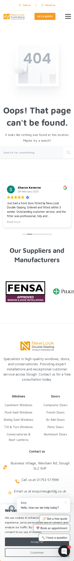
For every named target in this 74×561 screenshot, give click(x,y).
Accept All (37, 541)
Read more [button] (13, 221)
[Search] (68, 152)
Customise (37, 552)
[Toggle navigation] (68, 16)
